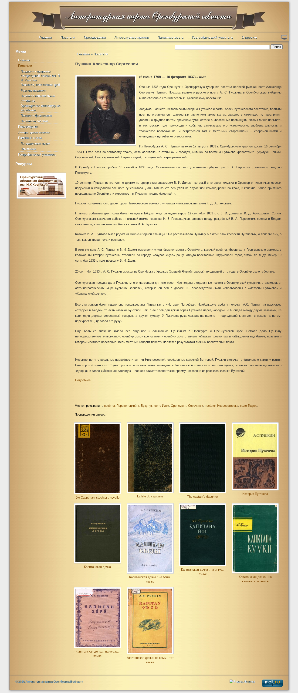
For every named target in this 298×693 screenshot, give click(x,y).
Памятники (28, 149)
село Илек (161, 405)
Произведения (95, 37)
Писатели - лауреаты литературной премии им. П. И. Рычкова (40, 76)
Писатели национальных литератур (37, 98)
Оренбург (177, 405)
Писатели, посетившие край (40, 85)
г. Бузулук (145, 405)
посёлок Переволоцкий (120, 405)
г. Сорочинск (194, 405)
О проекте (249, 37)
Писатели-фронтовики (36, 115)
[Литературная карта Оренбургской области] (42, 13)
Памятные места (170, 37)
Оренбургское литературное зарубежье (40, 108)
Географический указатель (212, 37)
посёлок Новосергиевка (221, 405)
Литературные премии (131, 37)
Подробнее (83, 380)
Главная (45, 37)
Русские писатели (33, 90)
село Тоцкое (248, 405)
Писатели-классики (34, 121)
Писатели (67, 37)
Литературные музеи (35, 143)
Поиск (276, 47)
